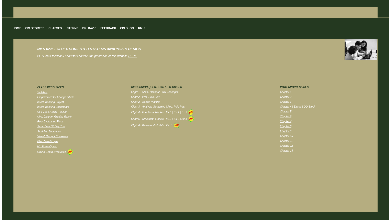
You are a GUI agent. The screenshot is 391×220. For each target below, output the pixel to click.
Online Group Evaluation (51, 151)
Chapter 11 (286, 140)
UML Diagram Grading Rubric (54, 116)
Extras (297, 106)
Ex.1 (168, 112)
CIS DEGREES (34, 28)
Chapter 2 (285, 96)
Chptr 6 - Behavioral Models (147, 125)
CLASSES (55, 28)
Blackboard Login (47, 141)
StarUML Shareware (49, 131)
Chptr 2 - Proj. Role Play (145, 96)
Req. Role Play (176, 106)
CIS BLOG (127, 28)
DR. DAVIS (89, 28)
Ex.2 (176, 112)
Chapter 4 (285, 106)
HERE (132, 56)
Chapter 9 (285, 131)
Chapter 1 (285, 92)
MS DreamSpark (47, 146)
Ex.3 (184, 112)
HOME (17, 28)
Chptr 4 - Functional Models (147, 112)
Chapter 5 (285, 111)
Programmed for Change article (55, 97)
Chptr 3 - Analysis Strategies (148, 106)
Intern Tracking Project (50, 101)
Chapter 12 (286, 145)
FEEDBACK (108, 28)
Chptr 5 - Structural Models (147, 119)
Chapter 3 (285, 101)
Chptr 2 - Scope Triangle (145, 101)
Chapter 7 (285, 121)
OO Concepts (170, 92)
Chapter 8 (285, 126)
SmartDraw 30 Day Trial (51, 126)
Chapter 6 (285, 116)
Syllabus (42, 92)
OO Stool (309, 106)
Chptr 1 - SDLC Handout (145, 92)
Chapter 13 (286, 150)
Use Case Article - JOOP (52, 111)
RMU (141, 28)
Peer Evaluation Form (50, 121)
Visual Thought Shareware (52, 136)
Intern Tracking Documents (53, 106)
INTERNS (72, 28)
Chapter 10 (286, 136)
